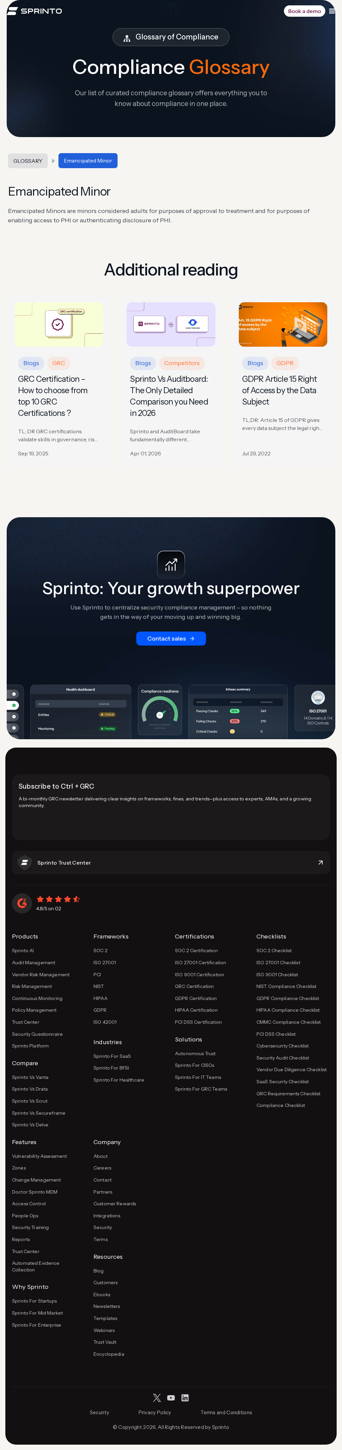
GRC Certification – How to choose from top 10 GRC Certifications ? (53, 396)
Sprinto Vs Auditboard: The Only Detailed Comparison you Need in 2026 (169, 396)
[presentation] (59, 324)
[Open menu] (332, 11)
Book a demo (304, 11)
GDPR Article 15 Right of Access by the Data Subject (279, 390)
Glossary (27, 160)
